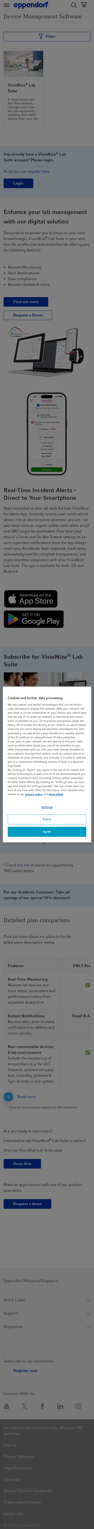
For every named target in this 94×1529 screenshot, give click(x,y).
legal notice (56, 794)
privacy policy (33, 794)
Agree (47, 831)
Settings (47, 807)
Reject (47, 819)
